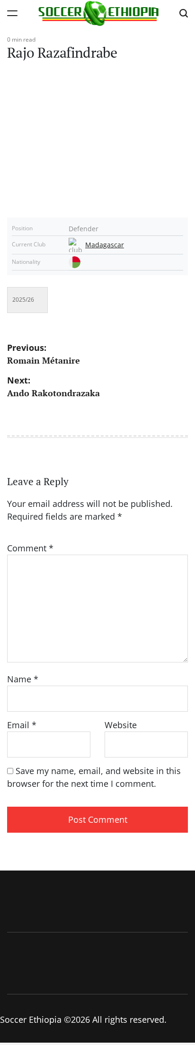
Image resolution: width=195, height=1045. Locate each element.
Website (121, 725)
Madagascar (104, 245)
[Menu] (12, 13)
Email (21, 725)
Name (22, 679)
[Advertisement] (97, 133)
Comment (30, 548)
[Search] (183, 13)
